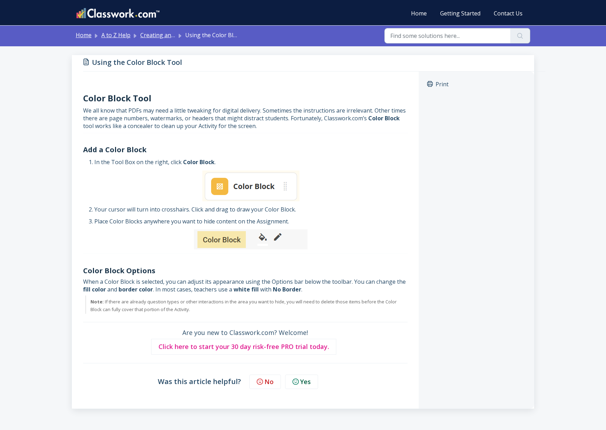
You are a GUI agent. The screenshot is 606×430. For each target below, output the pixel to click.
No (269, 381)
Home (419, 13)
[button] (243, 347)
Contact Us (508, 13)
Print (442, 84)
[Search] (520, 35)
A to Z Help (115, 35)
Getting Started (460, 13)
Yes (305, 381)
